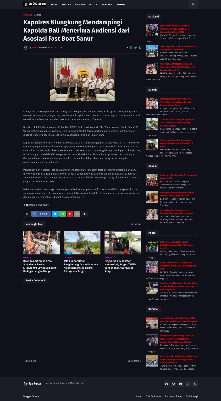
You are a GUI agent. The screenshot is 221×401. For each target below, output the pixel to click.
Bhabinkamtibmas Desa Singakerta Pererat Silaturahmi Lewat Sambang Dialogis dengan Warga (40, 266)
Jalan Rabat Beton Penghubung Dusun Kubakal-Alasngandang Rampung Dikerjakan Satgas (81, 266)
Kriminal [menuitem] (80, 4)
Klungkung (43, 205)
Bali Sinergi (192, 396)
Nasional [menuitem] (107, 4)
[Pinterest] (70, 214)
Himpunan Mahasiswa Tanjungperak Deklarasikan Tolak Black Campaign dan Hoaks (178, 265)
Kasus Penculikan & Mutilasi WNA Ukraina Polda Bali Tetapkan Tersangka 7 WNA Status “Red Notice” (178, 359)
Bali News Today (173, 396)
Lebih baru (30, 361)
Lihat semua (135, 224)
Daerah (37, 15)
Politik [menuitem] (93, 4)
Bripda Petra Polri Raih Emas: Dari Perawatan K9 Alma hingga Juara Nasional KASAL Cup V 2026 (175, 29)
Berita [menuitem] (65, 4)
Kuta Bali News (153, 396)
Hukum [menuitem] (120, 4)
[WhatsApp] (140, 47)
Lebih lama (133, 361)
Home (138, 396)
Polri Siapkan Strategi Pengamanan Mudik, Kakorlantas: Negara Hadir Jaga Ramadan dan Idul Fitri (177, 67)
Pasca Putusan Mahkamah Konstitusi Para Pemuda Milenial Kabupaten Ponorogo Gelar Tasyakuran (178, 286)
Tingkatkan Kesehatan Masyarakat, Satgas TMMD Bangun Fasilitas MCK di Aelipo (120, 266)
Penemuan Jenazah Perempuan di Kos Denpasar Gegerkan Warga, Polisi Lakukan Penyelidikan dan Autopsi (177, 339)
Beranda (27, 15)
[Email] (77, 214)
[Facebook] (131, 47)
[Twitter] (135, 47)
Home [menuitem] (54, 4)
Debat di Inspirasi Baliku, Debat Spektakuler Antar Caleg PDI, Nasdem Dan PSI (177, 245)
